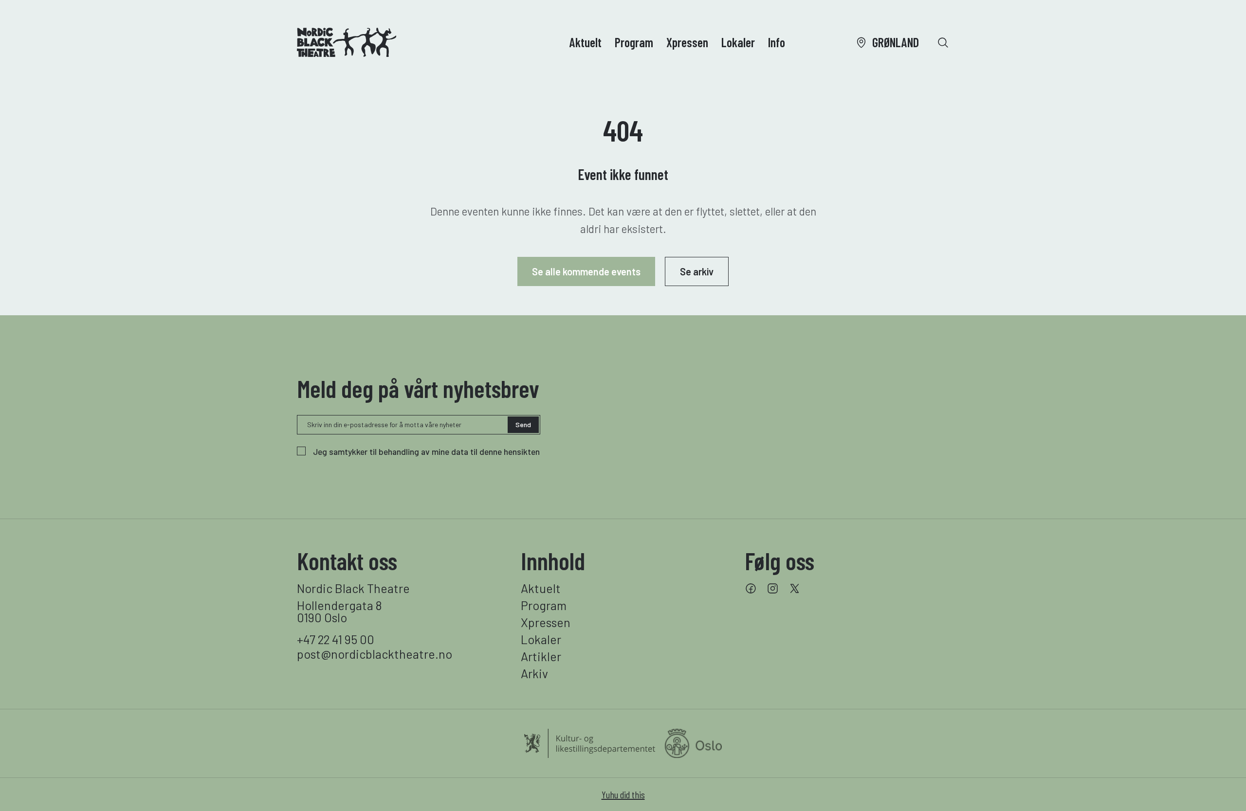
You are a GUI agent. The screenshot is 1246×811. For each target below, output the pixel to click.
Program (634, 42)
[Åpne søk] (943, 42)
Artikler (541, 656)
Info (776, 42)
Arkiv (534, 673)
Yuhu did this (623, 794)
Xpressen (687, 42)
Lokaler (738, 42)
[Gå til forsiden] (346, 42)
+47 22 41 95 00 (335, 639)
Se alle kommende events (586, 271)
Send (523, 424)
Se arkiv (697, 271)
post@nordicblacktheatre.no (374, 654)
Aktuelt (585, 42)
